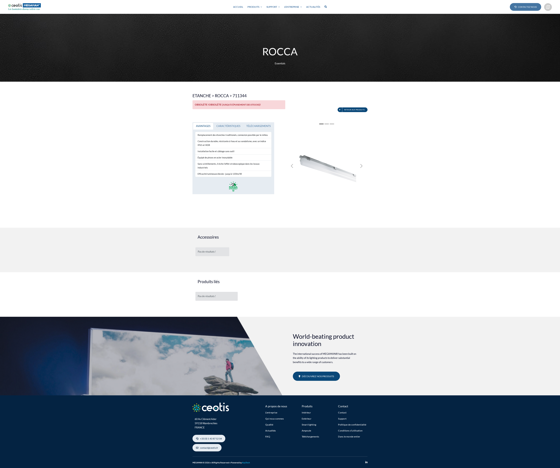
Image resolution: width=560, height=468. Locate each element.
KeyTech (246, 462)
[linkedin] (366, 462)
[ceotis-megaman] (24, 4)
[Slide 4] (326, 124)
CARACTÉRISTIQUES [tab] (228, 126)
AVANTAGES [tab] (203, 126)
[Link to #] (548, 7)
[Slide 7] (332, 124)
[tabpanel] (233, 154)
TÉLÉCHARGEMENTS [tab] (258, 126)
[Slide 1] (321, 124)
